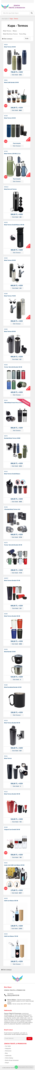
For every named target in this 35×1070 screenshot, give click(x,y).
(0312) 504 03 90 (13, 995)
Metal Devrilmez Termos (10, 34)
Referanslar (8, 1051)
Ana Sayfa (5, 18)
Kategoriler (8, 1048)
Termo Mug (22, 34)
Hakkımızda (8, 1055)
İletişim (7, 1062)
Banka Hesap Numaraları (12, 1060)
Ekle (29, 1038)
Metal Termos (7, 31)
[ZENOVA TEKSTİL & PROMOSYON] (13, 7)
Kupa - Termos (14, 18)
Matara (15, 31)
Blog (6, 1053)
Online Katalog (9, 1058)
